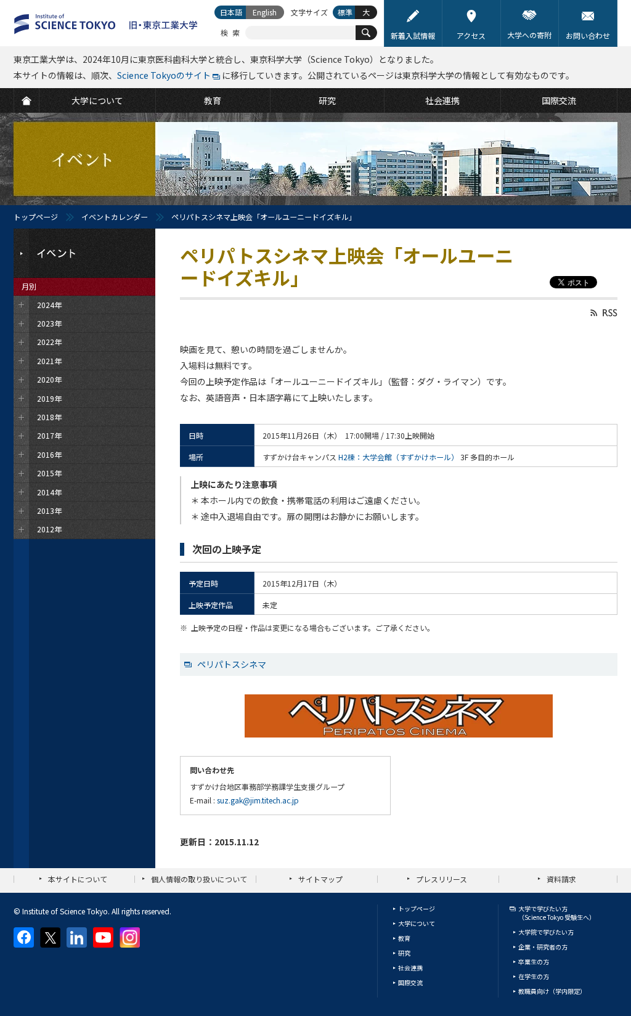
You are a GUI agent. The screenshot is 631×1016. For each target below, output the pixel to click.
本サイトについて (77, 879)
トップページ (36, 216)
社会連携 (410, 967)
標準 (345, 12)
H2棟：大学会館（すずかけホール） (398, 457)
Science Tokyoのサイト (164, 75)
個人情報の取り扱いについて (199, 879)
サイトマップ (320, 879)
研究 (404, 952)
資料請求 (561, 879)
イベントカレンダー (114, 216)
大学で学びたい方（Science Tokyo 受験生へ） (556, 913)
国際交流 (410, 982)
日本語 (231, 12)
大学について (416, 923)
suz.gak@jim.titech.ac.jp (258, 800)
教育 (404, 938)
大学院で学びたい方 (546, 932)
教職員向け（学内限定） (552, 991)
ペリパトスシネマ (231, 664)
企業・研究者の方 (543, 946)
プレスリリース (441, 879)
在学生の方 (533, 976)
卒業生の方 (533, 961)
